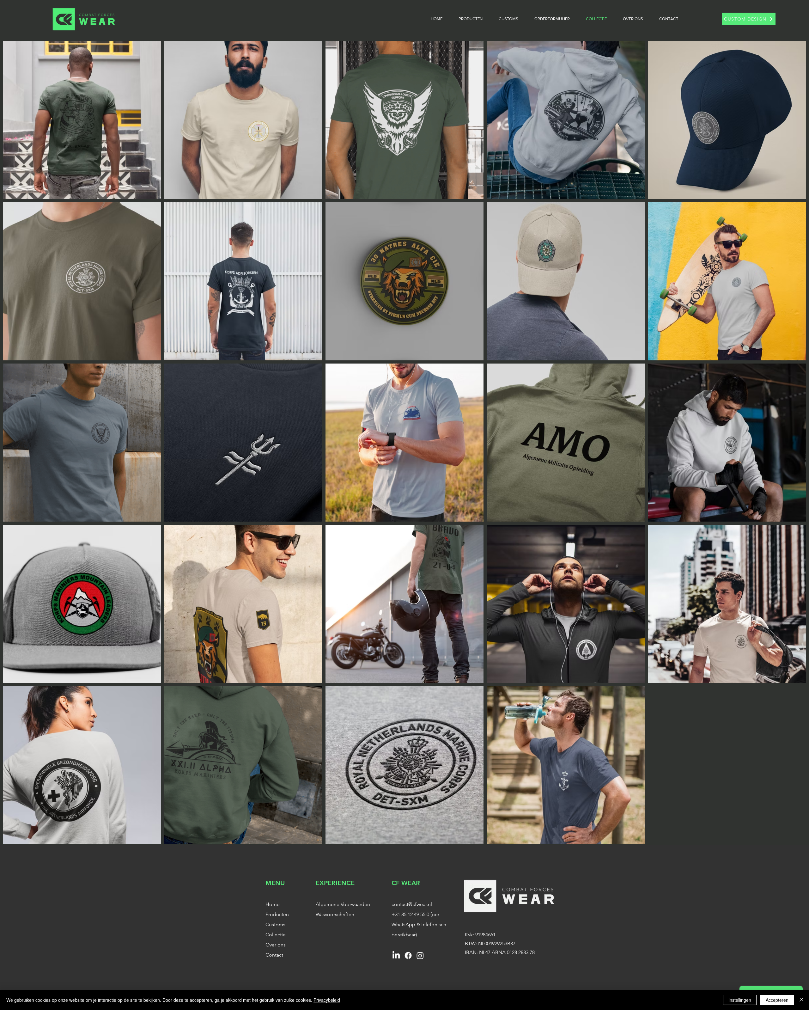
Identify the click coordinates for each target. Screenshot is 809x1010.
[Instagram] (420, 955)
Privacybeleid (326, 1000)
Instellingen (739, 1000)
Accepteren (777, 1000)
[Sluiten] (801, 1000)
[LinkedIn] (396, 955)
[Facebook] (408, 955)
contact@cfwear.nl (412, 904)
